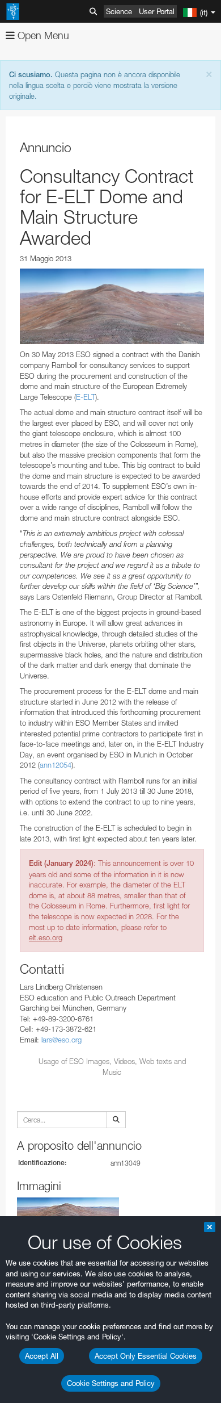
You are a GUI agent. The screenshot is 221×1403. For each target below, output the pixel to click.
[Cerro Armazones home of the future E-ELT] (112, 306)
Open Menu (42, 35)
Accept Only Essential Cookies (146, 1355)
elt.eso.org (45, 937)
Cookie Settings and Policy (111, 1383)
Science (119, 11)
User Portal (157, 11)
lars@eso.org (61, 1039)
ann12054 (55, 764)
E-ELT (85, 396)
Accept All (41, 1355)
